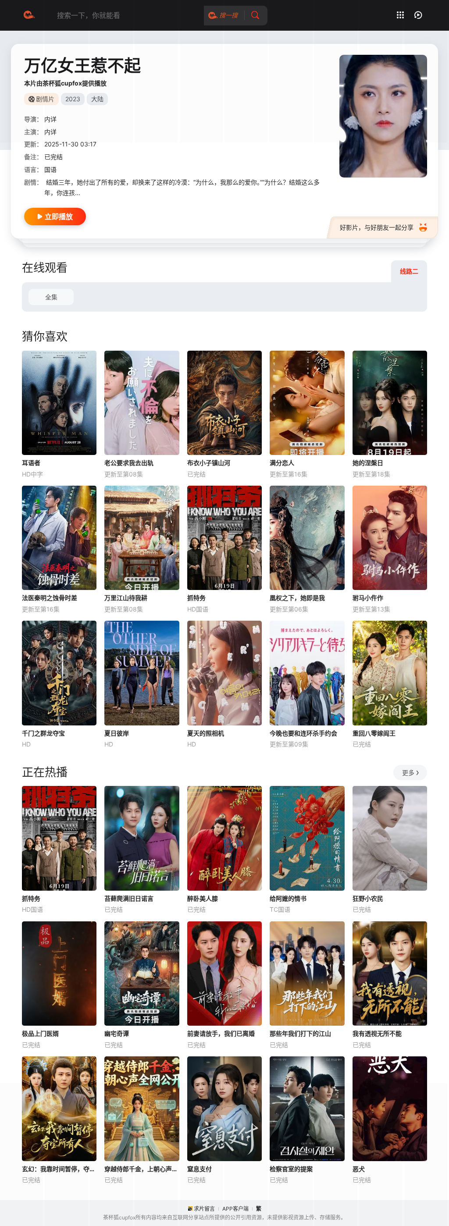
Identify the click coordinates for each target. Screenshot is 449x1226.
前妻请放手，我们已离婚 (221, 1033)
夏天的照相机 (205, 733)
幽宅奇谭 (116, 1033)
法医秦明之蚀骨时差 (49, 597)
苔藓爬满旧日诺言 (128, 898)
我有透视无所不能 (377, 1033)
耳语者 (31, 462)
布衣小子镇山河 (208, 462)
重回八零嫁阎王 (374, 733)
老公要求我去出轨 (128, 462)
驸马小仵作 (368, 597)
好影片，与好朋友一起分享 (376, 227)
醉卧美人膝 (202, 898)
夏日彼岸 (116, 733)
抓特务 (196, 597)
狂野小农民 (368, 898)
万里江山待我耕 (125, 597)
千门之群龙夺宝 (43, 733)
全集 (51, 297)
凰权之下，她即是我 (297, 597)
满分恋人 (282, 462)
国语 (50, 169)
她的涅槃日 (368, 462)
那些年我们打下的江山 (300, 1033)
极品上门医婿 (40, 1033)
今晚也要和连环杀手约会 (303, 733)
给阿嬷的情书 (288, 898)
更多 (408, 772)
